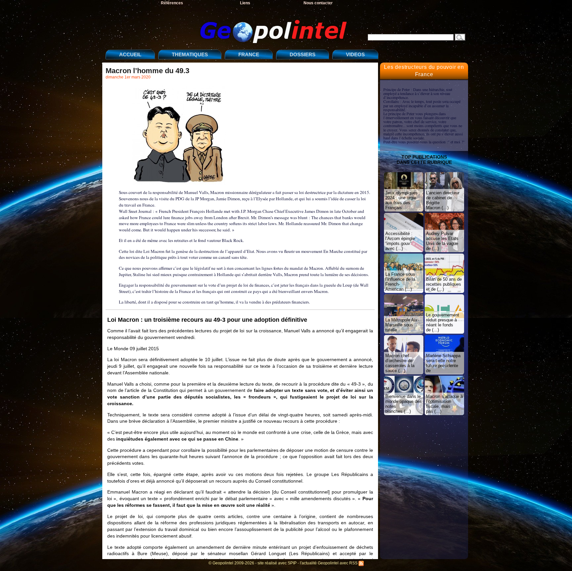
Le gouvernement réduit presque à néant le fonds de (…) (442, 322)
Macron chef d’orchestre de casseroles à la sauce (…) (399, 363)
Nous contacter (318, 3)
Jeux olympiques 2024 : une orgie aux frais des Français (401, 200)
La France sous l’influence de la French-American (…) (400, 282)
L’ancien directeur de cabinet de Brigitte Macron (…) (442, 200)
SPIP (292, 563)
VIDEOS (355, 54)
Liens (245, 3)
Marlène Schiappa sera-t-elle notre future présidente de (443, 363)
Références (172, 3)
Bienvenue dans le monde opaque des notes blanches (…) (403, 404)
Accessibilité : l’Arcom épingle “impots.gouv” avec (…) (400, 241)
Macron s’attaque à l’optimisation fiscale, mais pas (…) (444, 404)
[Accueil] (228, 26)
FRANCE (248, 54)
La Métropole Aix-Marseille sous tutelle (402, 324)
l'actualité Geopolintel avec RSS (329, 563)
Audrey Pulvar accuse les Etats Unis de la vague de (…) (442, 241)
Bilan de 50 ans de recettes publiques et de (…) (444, 284)
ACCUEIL (130, 54)
